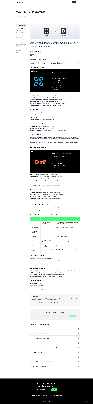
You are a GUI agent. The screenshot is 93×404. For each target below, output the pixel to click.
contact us (49, 401)
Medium (33, 395)
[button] (21, 30)
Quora (46, 395)
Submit (54, 389)
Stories (61, 1)
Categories (50, 1)
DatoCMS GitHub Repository (37, 289)
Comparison (67, 1)
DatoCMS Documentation (36, 287)
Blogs (45, 1)
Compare (72, 316)
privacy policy (44, 401)
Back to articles (22, 25)
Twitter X (39, 395)
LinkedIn (59, 395)
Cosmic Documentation (36, 283)
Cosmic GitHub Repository (36, 285)
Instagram (52, 395)
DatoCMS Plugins (34, 290)
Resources (56, 1)
